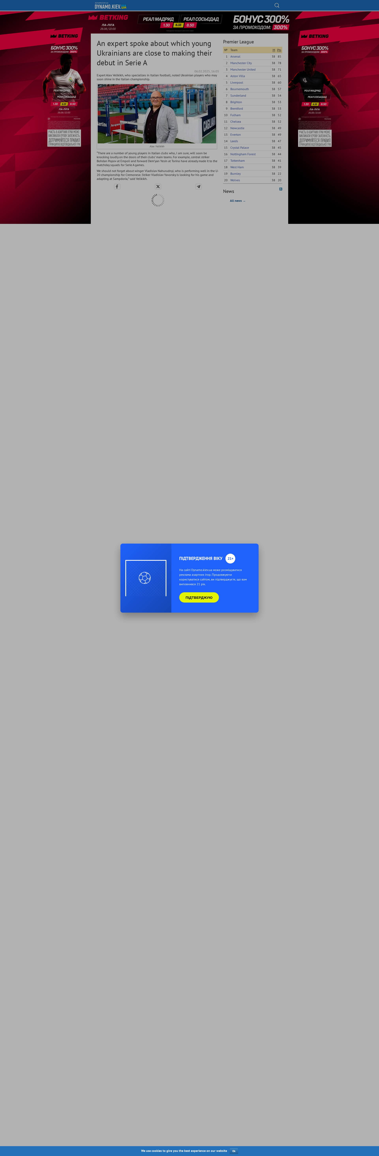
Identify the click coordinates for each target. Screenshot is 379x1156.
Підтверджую (199, 597)
